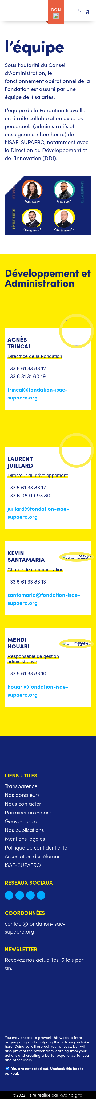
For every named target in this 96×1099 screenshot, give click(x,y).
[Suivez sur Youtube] (41, 895)
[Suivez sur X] (9, 895)
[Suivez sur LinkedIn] (19, 895)
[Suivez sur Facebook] (30, 895)
